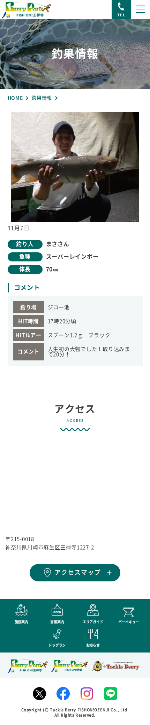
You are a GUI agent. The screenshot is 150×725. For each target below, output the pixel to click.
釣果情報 (41, 98)
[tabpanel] (75, 167)
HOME (15, 98)
